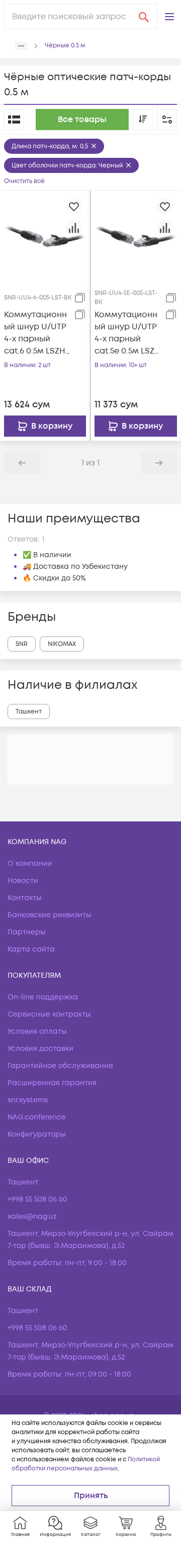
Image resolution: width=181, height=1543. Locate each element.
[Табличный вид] (14, 119)
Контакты (25, 898)
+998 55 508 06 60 (37, 1199)
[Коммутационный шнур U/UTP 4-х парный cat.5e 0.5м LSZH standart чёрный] (136, 235)
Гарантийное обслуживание (60, 1066)
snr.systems (28, 1100)
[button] (169, 16)
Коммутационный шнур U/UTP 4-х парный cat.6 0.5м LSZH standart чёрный (35, 333)
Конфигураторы (37, 1134)
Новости (23, 880)
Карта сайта (31, 949)
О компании (30, 863)
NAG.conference (37, 1117)
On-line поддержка (43, 997)
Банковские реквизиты (50, 915)
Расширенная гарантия (52, 1083)
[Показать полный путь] (21, 46)
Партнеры (27, 932)
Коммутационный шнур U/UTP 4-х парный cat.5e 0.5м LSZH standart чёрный (127, 333)
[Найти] (144, 17)
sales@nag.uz (32, 1216)
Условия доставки (40, 1048)
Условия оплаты (37, 1031)
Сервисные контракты (49, 1014)
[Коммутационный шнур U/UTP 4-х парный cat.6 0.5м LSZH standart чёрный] (45, 235)
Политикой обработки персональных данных (86, 1464)
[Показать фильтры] (167, 119)
